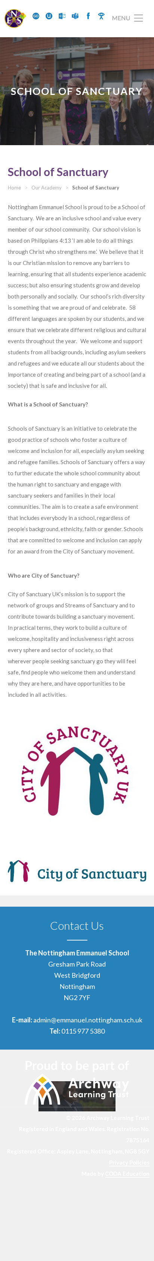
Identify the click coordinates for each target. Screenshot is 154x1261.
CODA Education (127, 1173)
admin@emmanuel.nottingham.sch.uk (87, 1020)
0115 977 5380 (83, 1031)
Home (14, 188)
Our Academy (46, 188)
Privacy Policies (129, 1162)
